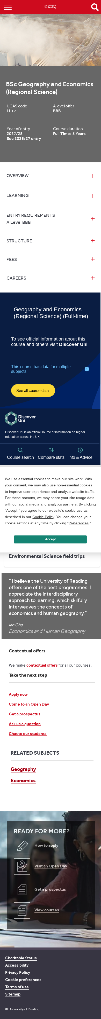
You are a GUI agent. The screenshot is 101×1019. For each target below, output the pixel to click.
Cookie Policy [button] (43, 517)
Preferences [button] (79, 523)
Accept (50, 539)
